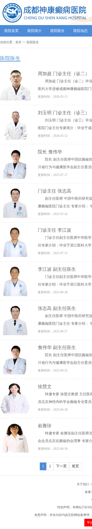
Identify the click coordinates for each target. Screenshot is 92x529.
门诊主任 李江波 (54, 230)
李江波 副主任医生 (57, 269)
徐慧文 (45, 386)
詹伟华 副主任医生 (57, 347)
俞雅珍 (45, 425)
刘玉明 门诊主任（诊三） (64, 112)
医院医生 (57, 31)
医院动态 (80, 31)
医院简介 (34, 31)
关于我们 (83, 484)
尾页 (75, 466)
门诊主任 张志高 (54, 191)
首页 (18, 42)
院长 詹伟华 (50, 151)
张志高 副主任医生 (57, 308)
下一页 (61, 466)
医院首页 (11, 31)
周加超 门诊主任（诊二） (64, 73)
